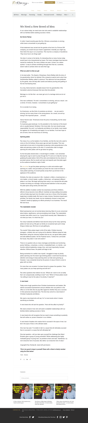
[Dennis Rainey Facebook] (30, 417)
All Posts (16, 14)
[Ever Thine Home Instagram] (60, 417)
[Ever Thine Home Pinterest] (67, 417)
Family (39, 14)
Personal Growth (49, 14)
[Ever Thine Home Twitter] (63, 417)
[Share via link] (30, 359)
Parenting (32, 14)
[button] (72, 14)
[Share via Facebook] (20, 359)
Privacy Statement (66, 409)
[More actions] (67, 23)
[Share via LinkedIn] (27, 359)
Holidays (59, 14)
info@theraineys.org (57, 409)
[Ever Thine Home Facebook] (57, 417)
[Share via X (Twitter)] (24, 359)
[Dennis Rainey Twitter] (33, 417)
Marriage (24, 14)
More (65, 14)
